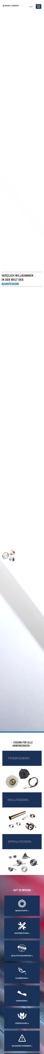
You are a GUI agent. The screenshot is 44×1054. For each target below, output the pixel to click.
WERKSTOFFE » (22, 911)
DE (31, 7)
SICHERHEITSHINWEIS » (22, 1046)
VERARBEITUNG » (22, 933)
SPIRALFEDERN (19, 841)
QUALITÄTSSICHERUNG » (22, 956)
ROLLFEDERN (18, 800)
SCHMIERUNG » (22, 978)
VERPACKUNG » (22, 1023)
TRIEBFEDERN (18, 758)
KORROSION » (22, 1001)
